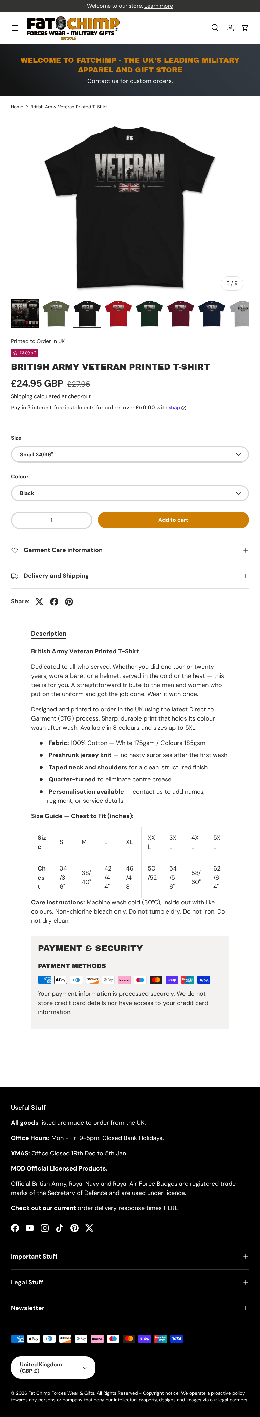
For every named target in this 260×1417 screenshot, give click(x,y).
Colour (19, 476)
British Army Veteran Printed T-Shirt (68, 107)
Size (16, 438)
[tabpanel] (130, 786)
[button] (245, 28)
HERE (171, 1208)
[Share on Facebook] (54, 601)
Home (17, 107)
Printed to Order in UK (38, 341)
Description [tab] (48, 633)
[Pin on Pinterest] (69, 601)
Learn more (158, 5)
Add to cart (173, 519)
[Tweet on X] (39, 601)
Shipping (21, 396)
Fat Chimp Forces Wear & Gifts (61, 1393)
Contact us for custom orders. (130, 81)
